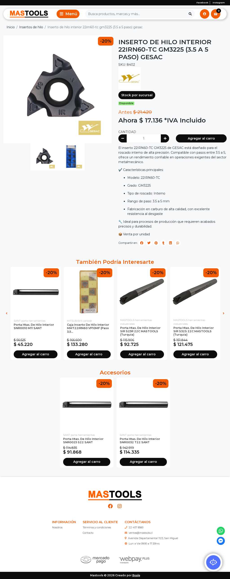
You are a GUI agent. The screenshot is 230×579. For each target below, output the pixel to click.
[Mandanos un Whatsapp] (221, 531)
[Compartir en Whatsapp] (178, 243)
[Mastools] (29, 13)
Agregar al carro (201, 138)
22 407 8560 (136, 527)
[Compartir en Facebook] (142, 243)
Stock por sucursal (137, 95)
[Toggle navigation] (68, 14)
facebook (202, 2)
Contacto (88, 532)
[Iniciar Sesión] (204, 14)
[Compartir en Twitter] (149, 243)
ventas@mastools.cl (141, 532)
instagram (219, 2)
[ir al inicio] (115, 493)
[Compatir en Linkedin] (170, 243)
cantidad (127, 132)
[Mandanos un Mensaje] (221, 541)
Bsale (136, 575)
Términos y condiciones (97, 527)
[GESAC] (129, 78)
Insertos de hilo (31, 27)
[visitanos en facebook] (110, 506)
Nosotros (57, 527)
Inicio (11, 27)
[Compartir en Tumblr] (163, 243)
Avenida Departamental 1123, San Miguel (153, 538)
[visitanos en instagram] (119, 506)
